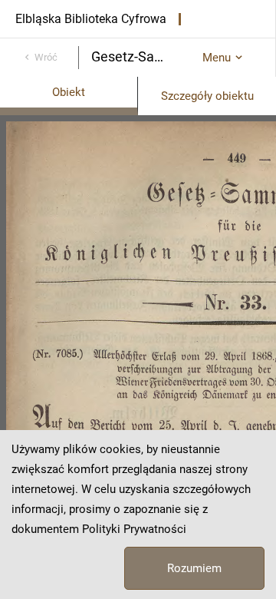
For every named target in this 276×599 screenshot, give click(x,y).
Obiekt (68, 92)
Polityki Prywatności (134, 529)
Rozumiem (194, 568)
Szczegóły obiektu (207, 96)
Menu (216, 58)
